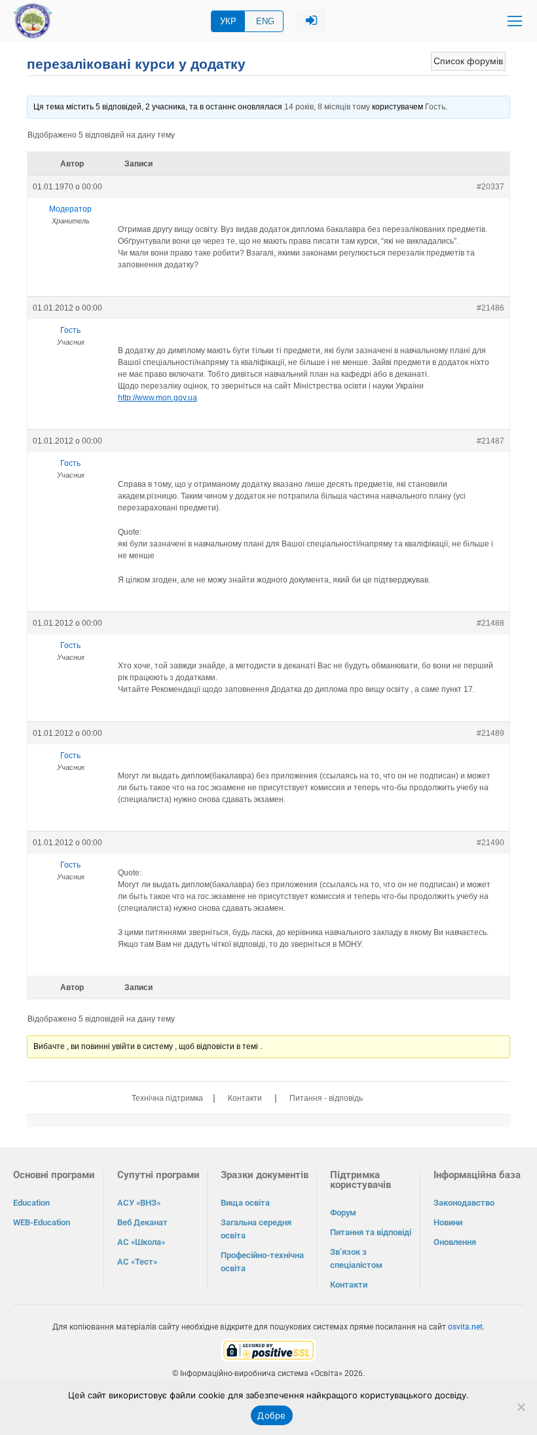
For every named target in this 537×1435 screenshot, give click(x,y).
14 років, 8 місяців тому (327, 106)
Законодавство (464, 1203)
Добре (271, 1415)
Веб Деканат (142, 1222)
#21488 (490, 623)
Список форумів (468, 61)
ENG (265, 21)
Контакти (245, 1098)
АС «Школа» (141, 1242)
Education (31, 1203)
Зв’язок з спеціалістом (356, 1258)
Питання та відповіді (370, 1232)
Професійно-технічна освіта (262, 1261)
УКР (228, 21)
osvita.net (465, 1326)
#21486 (490, 308)
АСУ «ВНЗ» (138, 1203)
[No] (520, 1406)
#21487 (490, 441)
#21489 (490, 733)
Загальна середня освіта (256, 1228)
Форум (343, 1212)
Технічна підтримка (167, 1098)
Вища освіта (245, 1203)
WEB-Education (41, 1222)
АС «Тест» (137, 1262)
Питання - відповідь (326, 1098)
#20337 (490, 186)
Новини (448, 1222)
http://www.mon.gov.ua (157, 397)
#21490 (490, 842)
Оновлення (455, 1242)
